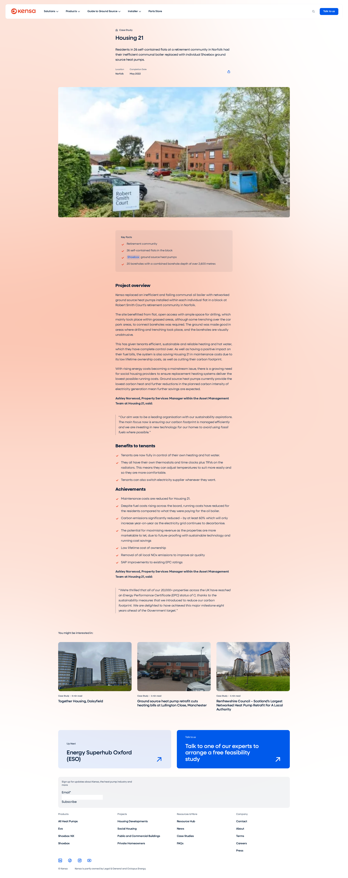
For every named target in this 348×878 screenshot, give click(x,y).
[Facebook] (69, 860)
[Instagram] (79, 860)
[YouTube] (89, 860)
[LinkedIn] (60, 860)
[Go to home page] (23, 11)
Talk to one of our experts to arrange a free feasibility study (222, 753)
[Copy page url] (229, 72)
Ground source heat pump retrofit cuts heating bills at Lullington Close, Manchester (172, 703)
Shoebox (133, 257)
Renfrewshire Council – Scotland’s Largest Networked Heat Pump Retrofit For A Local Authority (249, 705)
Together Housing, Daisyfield (80, 701)
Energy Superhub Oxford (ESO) (99, 756)
